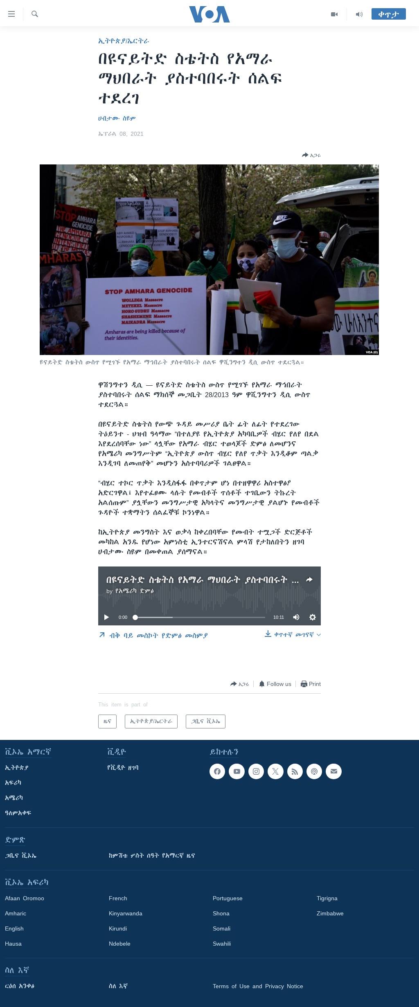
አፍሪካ (13, 783)
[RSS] (295, 771)
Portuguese (228, 898)
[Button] (311, 155)
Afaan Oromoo (24, 898)
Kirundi (118, 928)
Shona (221, 913)
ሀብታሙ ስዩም (117, 118)
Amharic (15, 913)
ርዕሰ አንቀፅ (19, 986)
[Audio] (359, 14)
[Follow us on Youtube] (236, 771)
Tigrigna (327, 898)
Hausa (13, 943)
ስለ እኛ (118, 986)
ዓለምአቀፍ (18, 813)
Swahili (222, 943)
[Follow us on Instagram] (256, 771)
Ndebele (120, 943)
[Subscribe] (333, 771)
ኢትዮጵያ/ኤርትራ (123, 41)
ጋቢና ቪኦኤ (20, 855)
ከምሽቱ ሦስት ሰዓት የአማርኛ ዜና (152, 855)
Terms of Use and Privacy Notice (258, 986)
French (118, 898)
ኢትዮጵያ (17, 767)
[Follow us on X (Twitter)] (275, 771)
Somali (221, 928)
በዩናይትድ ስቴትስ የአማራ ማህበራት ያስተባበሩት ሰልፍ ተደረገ (222, 580)
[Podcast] (314, 771)
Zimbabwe (330, 913)
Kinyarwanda (125, 913)
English (14, 928)
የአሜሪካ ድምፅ (134, 591)
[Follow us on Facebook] (217, 771)
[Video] (334, 14)
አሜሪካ (14, 798)
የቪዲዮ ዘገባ (123, 767)
